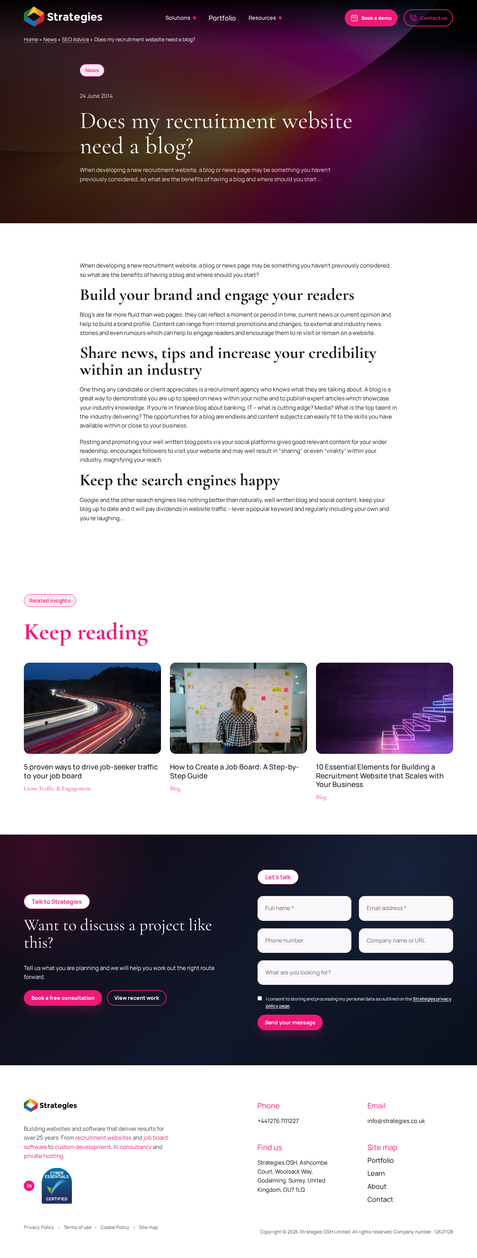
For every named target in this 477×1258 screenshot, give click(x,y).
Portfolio (222, 17)
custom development (83, 1147)
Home (31, 39)
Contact (380, 1199)
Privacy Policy (39, 1227)
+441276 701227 (278, 1121)
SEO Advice (75, 39)
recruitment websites (104, 1138)
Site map (148, 1227)
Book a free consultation (63, 997)
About (376, 1186)
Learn (376, 1173)
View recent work (136, 997)
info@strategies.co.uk (396, 1121)
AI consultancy (132, 1147)
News (50, 39)
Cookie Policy (115, 1227)
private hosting (43, 1156)
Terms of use (77, 1227)
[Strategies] (63, 16)
